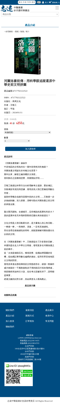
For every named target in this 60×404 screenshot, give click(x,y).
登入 (46, 2)
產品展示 (49, 310)
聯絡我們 (10, 327)
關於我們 (10, 310)
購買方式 (30, 316)
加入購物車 (30, 149)
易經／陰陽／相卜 (22, 31)
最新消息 (30, 310)
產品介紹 (10, 316)
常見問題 (49, 321)
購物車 (56, 2)
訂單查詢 (30, 321)
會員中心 (49, 316)
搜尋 (39, 2)
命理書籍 (9, 31)
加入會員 (10, 321)
